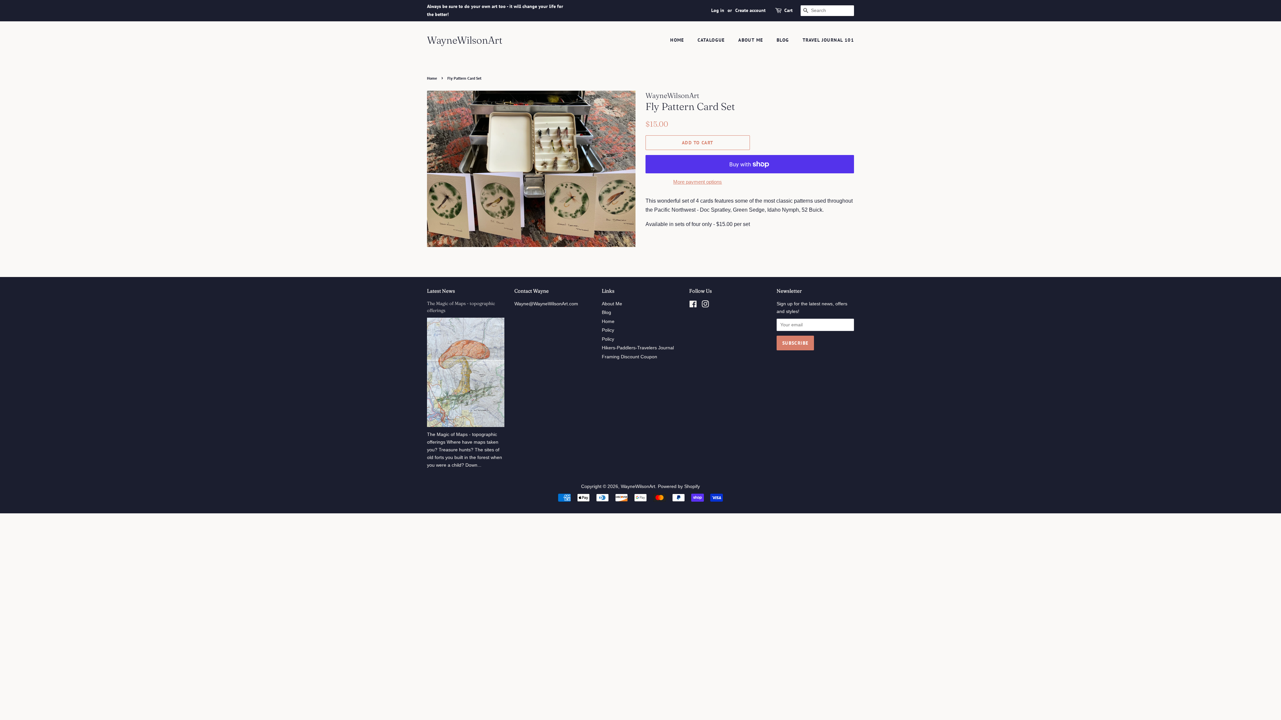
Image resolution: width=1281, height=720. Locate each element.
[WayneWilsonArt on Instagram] (705, 305)
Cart (788, 10)
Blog (783, 40)
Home (677, 40)
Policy (608, 330)
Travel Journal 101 (828, 40)
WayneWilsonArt (464, 40)
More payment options (697, 182)
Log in (717, 10)
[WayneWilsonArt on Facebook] (693, 305)
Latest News (441, 291)
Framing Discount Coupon (629, 356)
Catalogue (711, 40)
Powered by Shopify (679, 486)
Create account (750, 10)
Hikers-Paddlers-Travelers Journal (638, 347)
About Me (750, 40)
